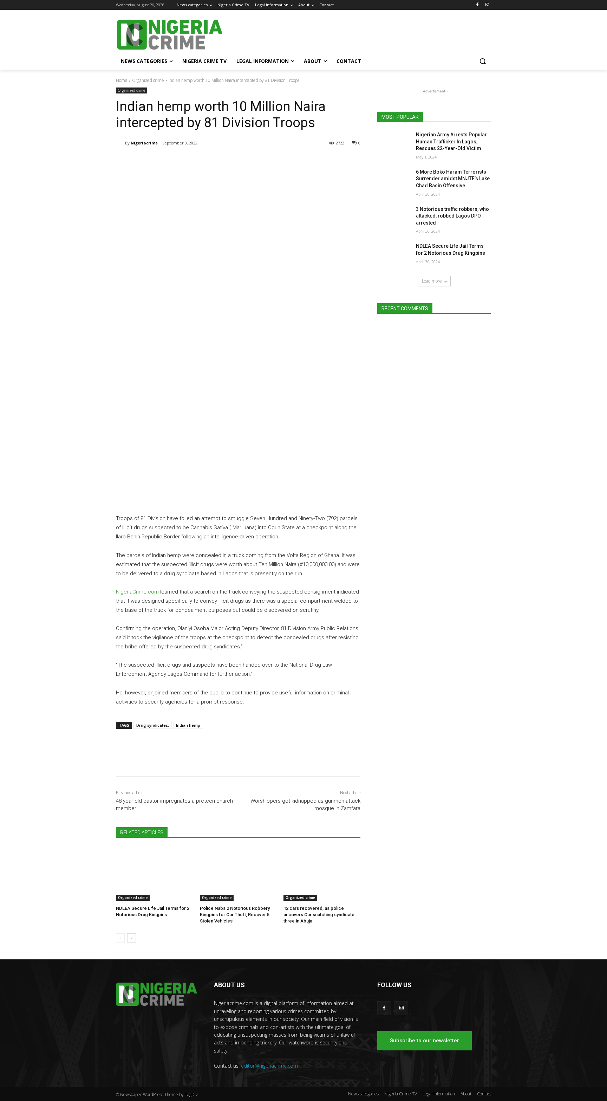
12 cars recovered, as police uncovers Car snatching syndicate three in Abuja (318, 915)
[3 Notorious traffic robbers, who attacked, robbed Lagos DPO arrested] (394, 218)
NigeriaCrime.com (137, 592)
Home (122, 80)
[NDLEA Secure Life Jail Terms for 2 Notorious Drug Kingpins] (154, 874)
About (466, 1094)
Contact (484, 1094)
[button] (482, 61)
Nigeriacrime (144, 142)
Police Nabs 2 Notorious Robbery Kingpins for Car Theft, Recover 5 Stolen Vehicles (235, 915)
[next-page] (131, 938)
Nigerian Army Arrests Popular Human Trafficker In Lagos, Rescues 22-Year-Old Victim (451, 141)
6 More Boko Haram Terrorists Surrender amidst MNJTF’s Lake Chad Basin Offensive (453, 178)
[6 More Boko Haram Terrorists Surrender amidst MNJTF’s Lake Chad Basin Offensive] (394, 181)
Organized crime (148, 80)
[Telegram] (183, 161)
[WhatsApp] (215, 161)
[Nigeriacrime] (120, 143)
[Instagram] (487, 5)
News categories (363, 1094)
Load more (432, 281)
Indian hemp (188, 725)
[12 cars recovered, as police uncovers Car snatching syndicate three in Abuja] (321, 874)
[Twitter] (199, 161)
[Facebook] (477, 5)
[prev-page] (120, 938)
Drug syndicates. (152, 725)
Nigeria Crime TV (400, 1094)
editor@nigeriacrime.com (269, 1065)
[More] (231, 161)
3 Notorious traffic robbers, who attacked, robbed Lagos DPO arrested (452, 216)
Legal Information (439, 1094)
